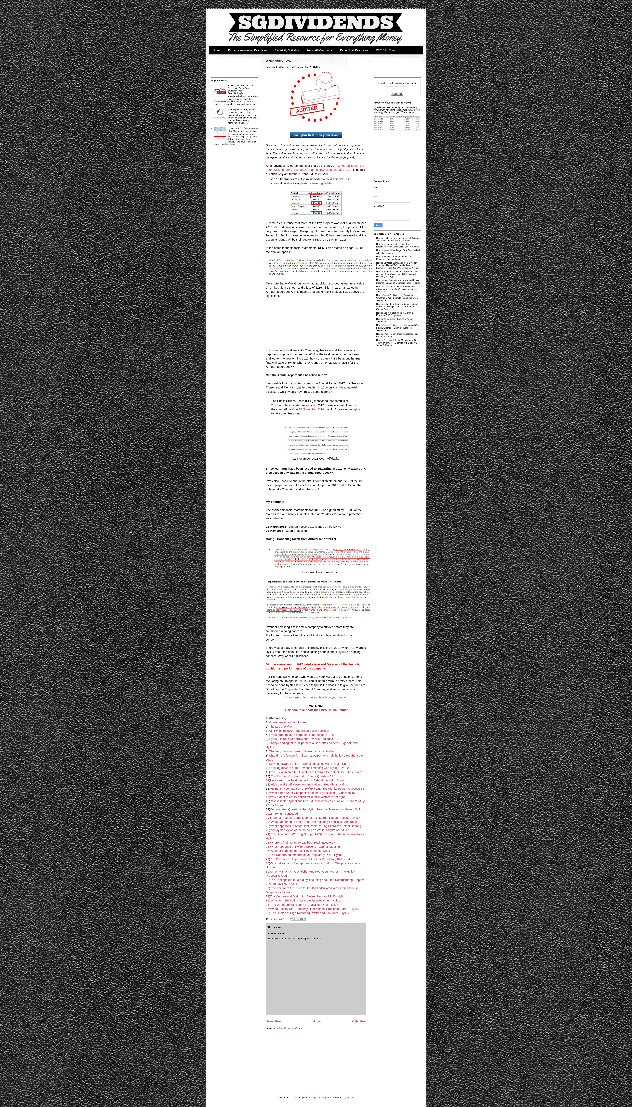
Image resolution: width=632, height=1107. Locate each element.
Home (216, 50)
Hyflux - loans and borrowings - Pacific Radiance (301, 739)
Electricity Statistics (287, 50)
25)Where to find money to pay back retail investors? (301, 842)
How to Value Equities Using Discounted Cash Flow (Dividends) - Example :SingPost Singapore (398, 328)
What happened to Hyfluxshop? (242, 109)
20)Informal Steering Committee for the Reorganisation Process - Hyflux (313, 817)
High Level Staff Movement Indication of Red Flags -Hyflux (309, 784)
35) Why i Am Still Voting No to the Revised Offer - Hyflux (304, 900)
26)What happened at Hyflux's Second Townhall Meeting (303, 846)
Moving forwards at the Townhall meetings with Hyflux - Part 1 (309, 763)
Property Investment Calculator (247, 50)
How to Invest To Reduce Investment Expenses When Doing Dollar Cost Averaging (397, 245)
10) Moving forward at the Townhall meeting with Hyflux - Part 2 (307, 768)
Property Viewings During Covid (392, 102)
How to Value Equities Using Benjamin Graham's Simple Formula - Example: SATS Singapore (397, 298)
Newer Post (273, 1021)
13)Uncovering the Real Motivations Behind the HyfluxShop (305, 780)
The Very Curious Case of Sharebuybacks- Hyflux (301, 751)
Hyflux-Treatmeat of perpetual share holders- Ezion (302, 734)
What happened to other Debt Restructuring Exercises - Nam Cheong (315, 826)
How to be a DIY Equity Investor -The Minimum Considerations (394, 257)
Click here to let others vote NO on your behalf (316, 697)
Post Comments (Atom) (290, 1028)
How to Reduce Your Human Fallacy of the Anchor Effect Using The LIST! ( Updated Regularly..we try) (396, 274)
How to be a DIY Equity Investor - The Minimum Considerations (242, 129)
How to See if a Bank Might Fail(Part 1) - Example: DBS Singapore (395, 314)
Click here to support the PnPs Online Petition (316, 710)
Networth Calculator (319, 50)
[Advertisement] (316, 321)
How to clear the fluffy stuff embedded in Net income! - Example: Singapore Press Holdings (398, 281)
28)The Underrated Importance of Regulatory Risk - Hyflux (304, 855)
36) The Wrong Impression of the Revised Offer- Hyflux (302, 904)
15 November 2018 (311, 409)
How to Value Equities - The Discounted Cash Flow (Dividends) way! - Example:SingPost (240, 89)
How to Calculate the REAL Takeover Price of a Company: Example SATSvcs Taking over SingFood (398, 289)
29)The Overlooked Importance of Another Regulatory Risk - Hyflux (310, 859)
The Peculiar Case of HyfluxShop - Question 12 (302, 776)
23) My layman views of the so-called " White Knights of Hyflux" (307, 830)
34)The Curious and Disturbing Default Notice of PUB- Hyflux (306, 896)
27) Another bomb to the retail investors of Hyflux (298, 850)
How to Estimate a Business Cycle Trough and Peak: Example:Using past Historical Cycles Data (396, 306)
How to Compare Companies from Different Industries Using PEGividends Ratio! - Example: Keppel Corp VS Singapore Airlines (397, 265)
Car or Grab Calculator (354, 50)
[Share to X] (298, 919)
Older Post (359, 1021)
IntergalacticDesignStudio (321, 1097)
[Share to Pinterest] (304, 919)
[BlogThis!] (295, 919)
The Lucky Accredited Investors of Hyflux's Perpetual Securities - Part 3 (316, 772)
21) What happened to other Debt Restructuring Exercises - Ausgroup (311, 822)
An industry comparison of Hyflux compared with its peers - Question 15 (317, 788)
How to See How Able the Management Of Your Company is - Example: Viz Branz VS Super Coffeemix (396, 343)
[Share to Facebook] (301, 919)
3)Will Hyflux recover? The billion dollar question (297, 730)
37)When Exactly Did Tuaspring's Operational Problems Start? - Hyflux (312, 909)
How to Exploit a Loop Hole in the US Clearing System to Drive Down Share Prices (398, 239)
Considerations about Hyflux (287, 722)
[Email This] (292, 919)
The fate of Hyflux (280, 726)
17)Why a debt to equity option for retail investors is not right (305, 797)
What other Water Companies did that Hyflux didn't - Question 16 (312, 793)
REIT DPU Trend (386, 50)
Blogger (350, 1097)
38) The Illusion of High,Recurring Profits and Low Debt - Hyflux (307, 913)
